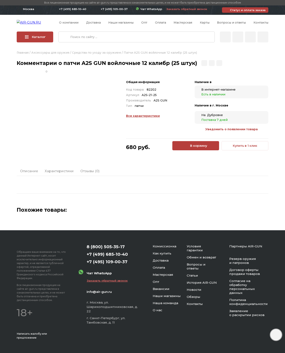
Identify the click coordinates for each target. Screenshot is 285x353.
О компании (68, 22)
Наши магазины (121, 22)
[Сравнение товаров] (237, 37)
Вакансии (161, 289)
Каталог (39, 37)
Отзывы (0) (90, 171)
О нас (157, 310)
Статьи (192, 275)
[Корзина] (262, 37)
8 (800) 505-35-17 (106, 246)
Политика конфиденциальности (248, 302)
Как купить (162, 253)
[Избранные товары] (250, 37)
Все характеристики (143, 116)
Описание (29, 171)
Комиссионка (164, 246)
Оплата (160, 22)
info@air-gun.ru (99, 292)
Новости (194, 290)
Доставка (93, 22)
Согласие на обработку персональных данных (242, 287)
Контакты (260, 22)
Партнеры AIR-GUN (245, 246)
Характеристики (59, 171)
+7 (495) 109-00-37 (114, 9)
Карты (204, 22)
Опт (144, 22)
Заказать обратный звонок (186, 9)
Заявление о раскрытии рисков (247, 313)
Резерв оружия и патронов (242, 261)
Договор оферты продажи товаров (244, 272)
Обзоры (193, 297)
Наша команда (165, 303)
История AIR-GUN (202, 283)
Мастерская (183, 22)
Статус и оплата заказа (248, 10)
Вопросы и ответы (231, 22)
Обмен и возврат (201, 257)
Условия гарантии (195, 248)
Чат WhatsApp (150, 9)
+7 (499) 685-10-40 (72, 9)
